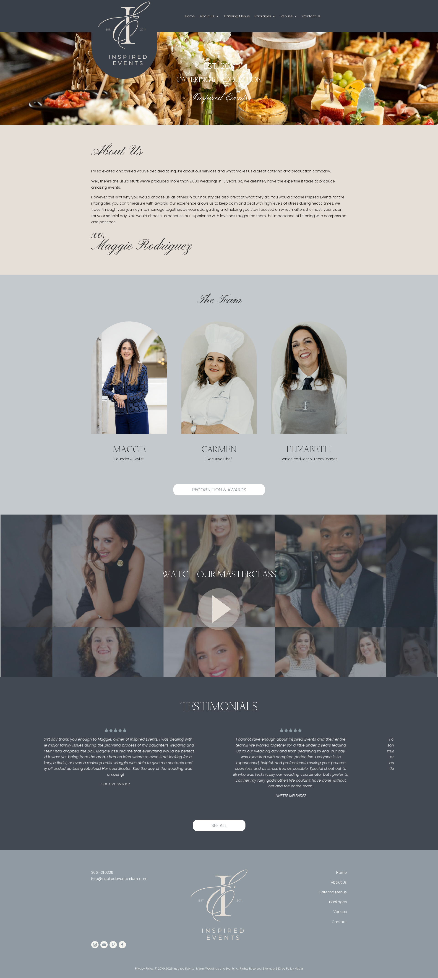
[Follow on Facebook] (122, 944)
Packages (263, 16)
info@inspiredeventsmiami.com (119, 878)
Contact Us (311, 16)
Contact (339, 921)
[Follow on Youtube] (104, 944)
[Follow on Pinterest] (113, 944)
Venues (287, 16)
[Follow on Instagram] (95, 944)
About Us (207, 16)
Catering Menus (237, 16)
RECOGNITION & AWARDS (219, 489)
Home (190, 16)
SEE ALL (219, 825)
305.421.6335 (102, 872)
